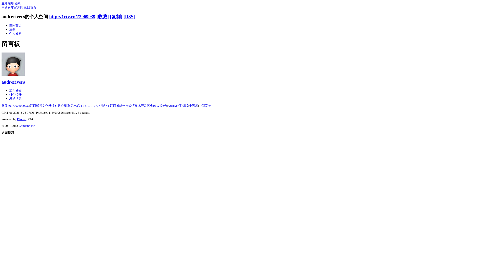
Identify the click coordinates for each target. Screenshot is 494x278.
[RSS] (129, 16)
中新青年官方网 (12, 7)
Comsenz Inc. (27, 125)
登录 (18, 3)
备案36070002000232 (15, 105)
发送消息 (15, 98)
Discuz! (21, 119)
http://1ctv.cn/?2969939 (72, 16)
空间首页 (15, 25)
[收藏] (102, 16)
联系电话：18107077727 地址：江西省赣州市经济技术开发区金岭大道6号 (117, 105)
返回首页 (30, 7)
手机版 (183, 105)
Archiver (173, 105)
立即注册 (8, 3)
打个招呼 (15, 94)
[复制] (116, 16)
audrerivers (13, 82)
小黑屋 (193, 105)
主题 (12, 29)
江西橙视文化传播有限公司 (48, 105)
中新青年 (205, 105)
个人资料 (15, 33)
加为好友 (15, 90)
